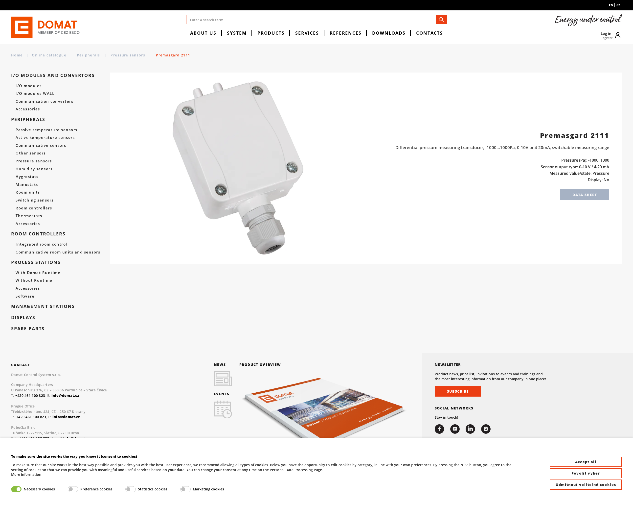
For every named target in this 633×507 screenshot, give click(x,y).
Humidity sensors (34, 169)
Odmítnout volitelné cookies (586, 484)
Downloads (389, 33)
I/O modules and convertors (53, 75)
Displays (23, 317)
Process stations (35, 262)
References (345, 33)
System (237, 33)
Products (271, 33)
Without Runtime (34, 280)
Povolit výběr (585, 473)
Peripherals (89, 55)
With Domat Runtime (38, 273)
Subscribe (458, 391)
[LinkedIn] (470, 429)
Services (307, 33)
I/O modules (29, 86)
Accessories (28, 109)
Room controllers (34, 208)
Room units (28, 192)
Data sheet (584, 194)
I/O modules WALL (35, 93)
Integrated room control (41, 244)
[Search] (441, 19)
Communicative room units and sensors (58, 252)
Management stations (43, 306)
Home (17, 55)
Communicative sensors (41, 145)
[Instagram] (486, 429)
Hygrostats (27, 177)
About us (203, 33)
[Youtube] (455, 429)
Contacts (429, 33)
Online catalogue (50, 55)
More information (26, 474)
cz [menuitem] (618, 5)
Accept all (586, 461)
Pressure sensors (128, 55)
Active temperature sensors (45, 137)
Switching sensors (34, 200)
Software (25, 296)
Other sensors (30, 153)
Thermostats (29, 216)
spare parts (28, 328)
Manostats (27, 184)
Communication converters (44, 101)
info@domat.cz (66, 416)
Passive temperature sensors (46, 130)
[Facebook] (439, 429)
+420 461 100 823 (30, 395)
